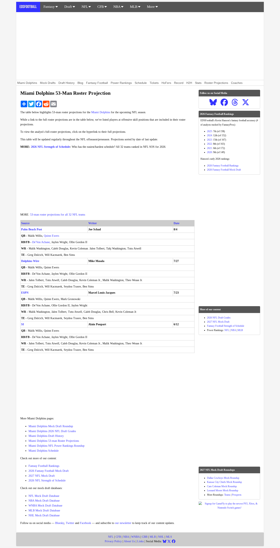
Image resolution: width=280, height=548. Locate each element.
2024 (209, 135)
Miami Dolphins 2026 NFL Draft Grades (52, 431)
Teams (227, 494)
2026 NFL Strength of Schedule (50, 146)
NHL (161, 536)
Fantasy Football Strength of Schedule (225, 325)
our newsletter (123, 523)
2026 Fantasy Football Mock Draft (48, 470)
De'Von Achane (41, 242)
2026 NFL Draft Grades (219, 317)
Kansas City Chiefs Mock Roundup (224, 482)
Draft (68, 7)
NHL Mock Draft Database (44, 515)
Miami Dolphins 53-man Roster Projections (53, 440)
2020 (209, 152)
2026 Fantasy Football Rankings (223, 165)
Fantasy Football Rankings (43, 465)
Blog (80, 82)
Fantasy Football (97, 82)
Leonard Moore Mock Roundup (222, 490)
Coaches (236, 82)
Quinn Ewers (51, 235)
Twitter (70, 523)
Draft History (66, 82)
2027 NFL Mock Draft (41, 475)
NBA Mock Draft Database (44, 500)
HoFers (166, 82)
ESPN (24, 292)
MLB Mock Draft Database (44, 510)
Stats (198, 82)
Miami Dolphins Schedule (43, 450)
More (151, 7)
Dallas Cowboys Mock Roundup (223, 477)
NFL (85, 7)
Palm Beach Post (31, 229)
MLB (134, 7)
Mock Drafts (48, 82)
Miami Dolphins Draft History (46, 435)
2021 (209, 148)
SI (22, 324)
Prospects (236, 494)
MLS (169, 536)
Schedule (141, 82)
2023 (209, 139)
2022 (209, 143)
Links (140, 541)
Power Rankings (121, 82)
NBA (117, 7)
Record (178, 82)
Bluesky (59, 523)
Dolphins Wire (30, 261)
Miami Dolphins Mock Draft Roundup (50, 426)
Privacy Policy (113, 541)
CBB (144, 536)
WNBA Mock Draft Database (45, 505)
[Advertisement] (140, 46)
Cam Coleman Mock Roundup (222, 486)
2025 (209, 131)
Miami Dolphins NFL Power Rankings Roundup (56, 445)
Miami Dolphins (27, 82)
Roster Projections (216, 82)
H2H (189, 82)
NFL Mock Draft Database (43, 495)
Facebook (85, 523)
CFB (101, 7)
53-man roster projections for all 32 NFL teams (57, 214)
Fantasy (49, 7)
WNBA (135, 536)
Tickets (154, 82)
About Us (129, 541)
